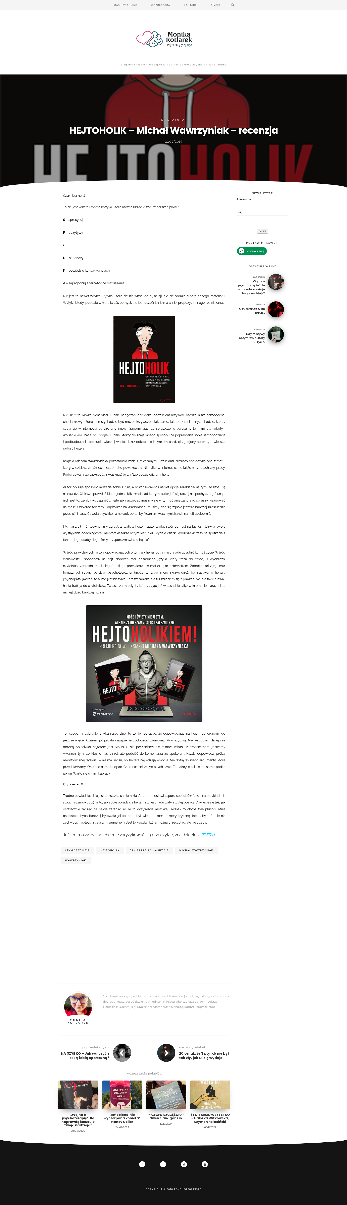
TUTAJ (208, 834)
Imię (239, 212)
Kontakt (190, 5)
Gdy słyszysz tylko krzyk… (252, 311)
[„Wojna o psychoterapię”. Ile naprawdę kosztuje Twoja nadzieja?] (276, 281)
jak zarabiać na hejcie (149, 850)
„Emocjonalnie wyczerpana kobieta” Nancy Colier (122, 1118)
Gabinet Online (125, 5)
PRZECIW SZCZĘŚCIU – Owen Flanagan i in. (166, 1116)
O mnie (215, 5)
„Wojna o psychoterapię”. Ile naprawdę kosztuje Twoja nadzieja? (78, 1120)
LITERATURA (173, 119)
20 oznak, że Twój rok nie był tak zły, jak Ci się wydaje (204, 1055)
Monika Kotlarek (78, 1021)
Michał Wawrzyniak (196, 850)
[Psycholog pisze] (173, 39)
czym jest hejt (77, 850)
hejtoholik (109, 850)
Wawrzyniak (75, 860)
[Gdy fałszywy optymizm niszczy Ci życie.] (276, 334)
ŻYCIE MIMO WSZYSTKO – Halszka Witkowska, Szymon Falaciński (210, 1118)
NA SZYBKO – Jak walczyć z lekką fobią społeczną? (85, 1055)
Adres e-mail (244, 199)
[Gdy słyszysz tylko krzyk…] (276, 309)
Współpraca (160, 5)
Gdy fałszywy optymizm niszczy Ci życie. (252, 338)
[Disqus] (144, 926)
